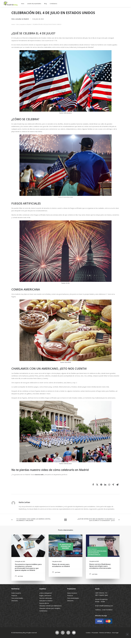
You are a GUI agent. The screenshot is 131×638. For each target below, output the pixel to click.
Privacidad (95, 632)
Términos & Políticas (105, 632)
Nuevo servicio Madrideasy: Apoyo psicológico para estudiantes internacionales (100, 566)
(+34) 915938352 (107, 610)
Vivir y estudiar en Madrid (20, 19)
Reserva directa (44, 603)
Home (13, 24)
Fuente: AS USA (65, 283)
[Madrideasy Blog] (10, 3)
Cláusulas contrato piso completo (49, 608)
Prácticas (14, 595)
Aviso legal (115, 632)
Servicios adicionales (45, 598)
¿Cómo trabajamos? (45, 593)
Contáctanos (53, 3)
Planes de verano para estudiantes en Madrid (61, 565)
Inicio (22, 3)
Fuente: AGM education (65, 113)
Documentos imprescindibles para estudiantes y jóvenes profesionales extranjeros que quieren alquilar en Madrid (28, 567)
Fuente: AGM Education (65, 463)
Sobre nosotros (16, 593)
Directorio (14, 601)
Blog (45, 3)
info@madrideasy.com (106, 606)
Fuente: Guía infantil (65, 362)
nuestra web (39, 474)
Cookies (88, 632)
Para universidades (17, 598)
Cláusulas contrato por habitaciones (50, 606)
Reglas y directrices (45, 595)
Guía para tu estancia (45, 601)
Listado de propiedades (34, 3)
